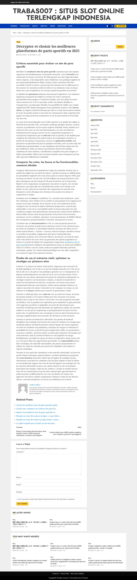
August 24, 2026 (19, 527)
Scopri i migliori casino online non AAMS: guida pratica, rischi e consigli (104, 547)
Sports (93, 188)
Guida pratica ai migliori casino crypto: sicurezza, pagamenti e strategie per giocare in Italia (107, 95)
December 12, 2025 (35, 55)
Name (19, 477)
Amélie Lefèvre (22, 55)
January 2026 (95, 154)
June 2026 (94, 133)
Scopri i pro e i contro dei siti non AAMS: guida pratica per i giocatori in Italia (65, 523)
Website (19, 492)
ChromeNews (74, 578)
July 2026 (94, 129)
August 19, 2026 (56, 527)
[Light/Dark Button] (108, 26)
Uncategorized (96, 192)
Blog (70, 26)
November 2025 (96, 162)
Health (35, 26)
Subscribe (121, 26)
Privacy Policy (64, 574)
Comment (20, 452)
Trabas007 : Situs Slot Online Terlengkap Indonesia (68, 14)
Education (62, 26)
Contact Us (55, 574)
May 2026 (94, 137)
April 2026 (94, 141)
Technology (25, 26)
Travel (52, 26)
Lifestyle (43, 26)
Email (19, 485)
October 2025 (95, 166)
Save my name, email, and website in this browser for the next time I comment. (46, 499)
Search (95, 41)
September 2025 (96, 170)
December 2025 (96, 158)
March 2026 (95, 146)
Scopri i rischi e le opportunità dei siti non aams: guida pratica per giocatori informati (105, 561)
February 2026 (96, 150)
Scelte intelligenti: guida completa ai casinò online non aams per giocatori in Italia (106, 86)
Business (14, 26)
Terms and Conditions (77, 574)
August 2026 (95, 125)
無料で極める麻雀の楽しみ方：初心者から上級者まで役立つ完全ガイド (30, 523)
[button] (112, 26)
